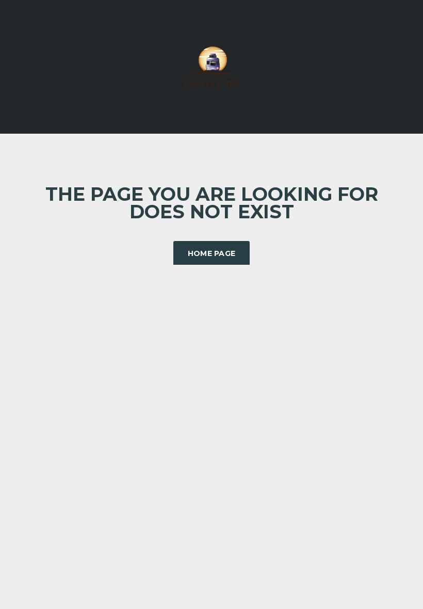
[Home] (211, 66)
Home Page (212, 253)
